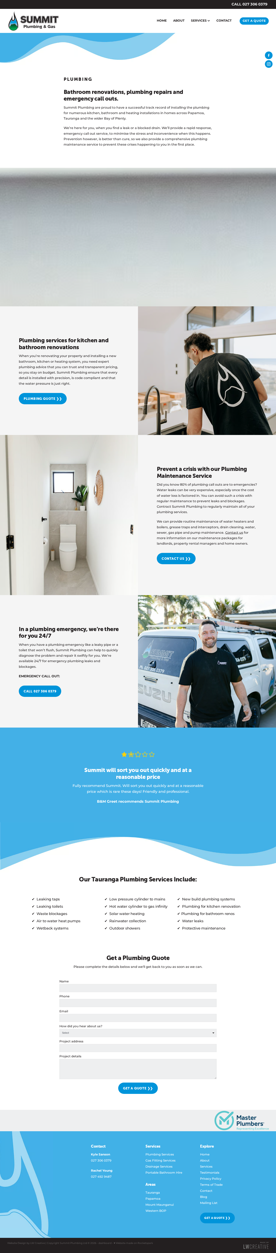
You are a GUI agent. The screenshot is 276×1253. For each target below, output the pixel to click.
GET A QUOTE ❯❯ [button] (217, 1217)
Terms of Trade (211, 1184)
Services (206, 1166)
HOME (162, 20)
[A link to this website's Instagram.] (269, 64)
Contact (206, 1190)
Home (205, 1154)
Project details (70, 1056)
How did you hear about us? (80, 1026)
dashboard (105, 1243)
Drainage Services (159, 1166)
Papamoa (152, 1198)
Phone (64, 996)
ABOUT (178, 20)
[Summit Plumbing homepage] (33, 21)
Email (63, 1011)
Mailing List (208, 1203)
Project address (71, 1041)
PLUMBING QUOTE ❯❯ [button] (43, 398)
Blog (203, 1196)
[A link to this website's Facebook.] (269, 55)
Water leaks (166, 490)
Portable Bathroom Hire (163, 1172)
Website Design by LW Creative (26, 1243)
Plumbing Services (159, 1154)
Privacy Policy (210, 1178)
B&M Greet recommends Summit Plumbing (138, 802)
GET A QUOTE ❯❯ (138, 1088)
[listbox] (138, 1033)
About (205, 1160)
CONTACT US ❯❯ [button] (176, 558)
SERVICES (199, 20)
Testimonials (209, 1172)
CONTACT (224, 20)
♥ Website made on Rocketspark (133, 1243)
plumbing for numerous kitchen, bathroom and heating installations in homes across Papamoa (136, 110)
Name (64, 981)
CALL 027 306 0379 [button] (40, 691)
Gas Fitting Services (160, 1160)
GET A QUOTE (254, 20)
